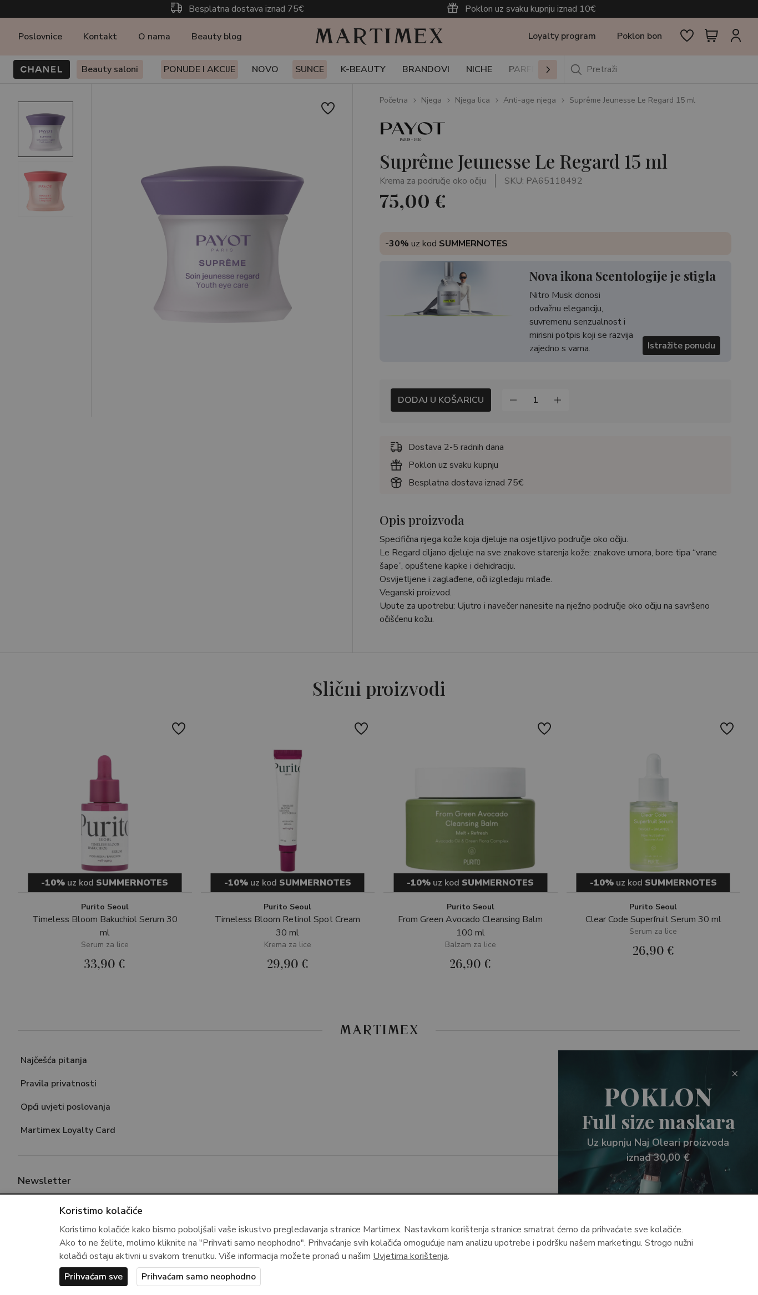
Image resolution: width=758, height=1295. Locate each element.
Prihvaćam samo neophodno (199, 1277)
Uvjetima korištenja (410, 1256)
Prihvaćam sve (93, 1277)
